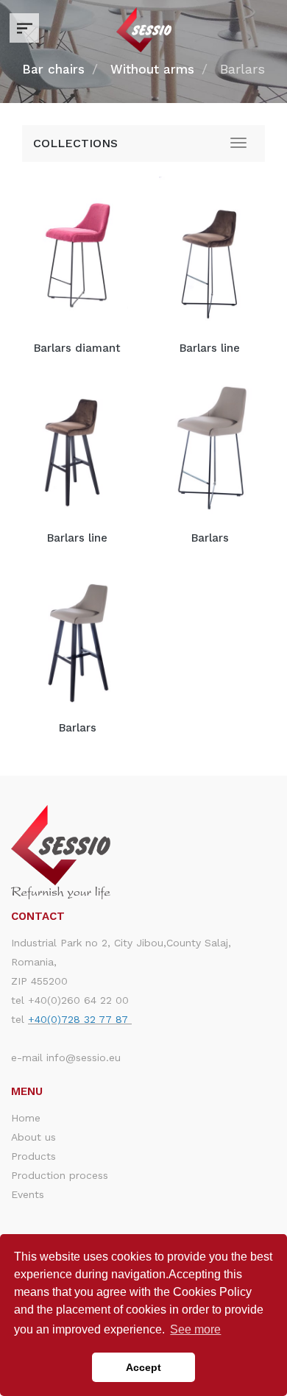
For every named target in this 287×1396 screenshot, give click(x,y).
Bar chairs (53, 69)
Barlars (210, 538)
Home (25, 1118)
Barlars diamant (77, 348)
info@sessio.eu (83, 1057)
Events (27, 1194)
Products (33, 1156)
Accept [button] (143, 1367)
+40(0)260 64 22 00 (78, 1000)
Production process (59, 1175)
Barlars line (210, 348)
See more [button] (195, 1329)
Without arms (152, 69)
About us (33, 1137)
